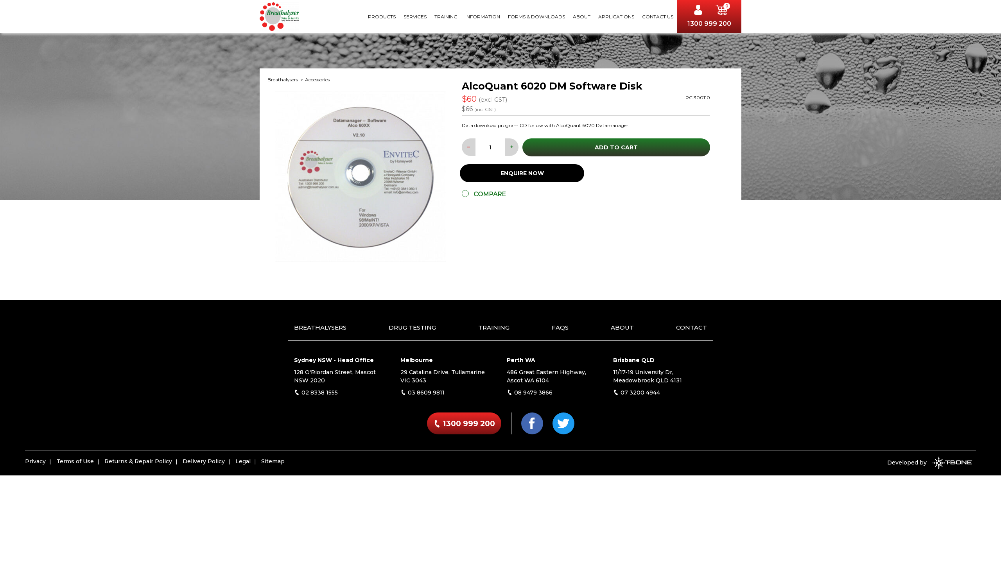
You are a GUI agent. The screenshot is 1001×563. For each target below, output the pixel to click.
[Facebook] (532, 423)
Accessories (317, 79)
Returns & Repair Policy (138, 461)
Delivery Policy (204, 461)
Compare (490, 194)
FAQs (560, 327)
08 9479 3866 (533, 392)
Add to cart (616, 147)
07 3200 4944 (639, 392)
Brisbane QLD (634, 360)
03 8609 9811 (425, 392)
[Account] (700, 11)
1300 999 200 (709, 23)
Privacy (35, 461)
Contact (691, 327)
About (581, 17)
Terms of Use (75, 461)
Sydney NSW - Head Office (334, 360)
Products (382, 17)
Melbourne (416, 360)
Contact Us (657, 17)
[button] (722, 11)
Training (445, 17)
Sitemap (273, 461)
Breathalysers (283, 79)
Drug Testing (412, 327)
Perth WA (521, 360)
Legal (243, 461)
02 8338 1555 (319, 392)
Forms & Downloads (536, 17)
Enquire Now (522, 173)
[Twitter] (563, 423)
